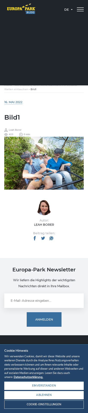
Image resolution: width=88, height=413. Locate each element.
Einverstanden (44, 386)
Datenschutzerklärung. (28, 377)
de (66, 10)
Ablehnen (44, 395)
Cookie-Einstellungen (44, 404)
